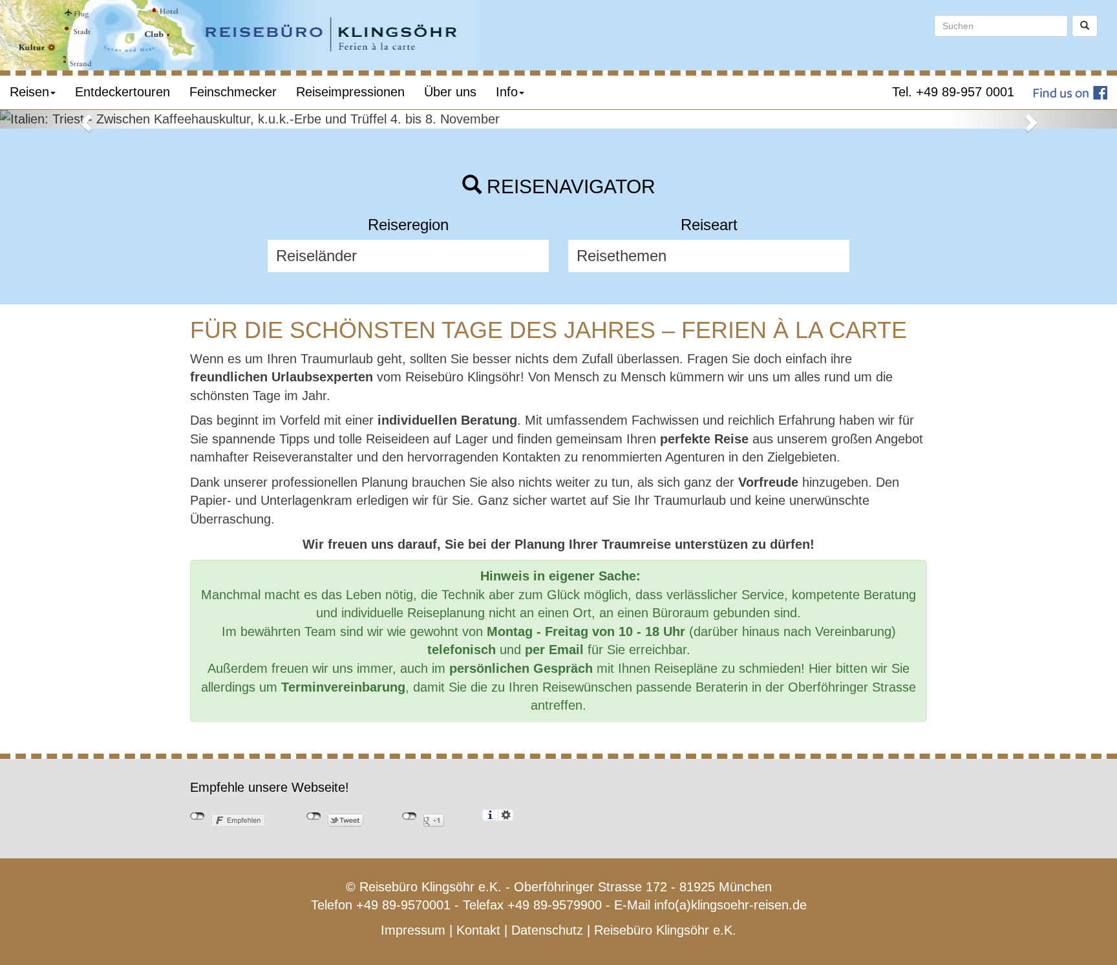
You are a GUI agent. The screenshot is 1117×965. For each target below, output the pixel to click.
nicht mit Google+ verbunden (409, 816)
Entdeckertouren (122, 92)
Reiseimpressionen (350, 92)
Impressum (413, 930)
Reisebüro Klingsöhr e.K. (665, 930)
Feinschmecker (233, 92)
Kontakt (478, 930)
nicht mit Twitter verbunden (313, 816)
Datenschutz (547, 930)
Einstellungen (506, 815)
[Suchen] (1085, 26)
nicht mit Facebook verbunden (197, 816)
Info (507, 92)
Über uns (450, 92)
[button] (83, 119)
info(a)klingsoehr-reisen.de (730, 905)
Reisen (29, 92)
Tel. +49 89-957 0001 (953, 92)
